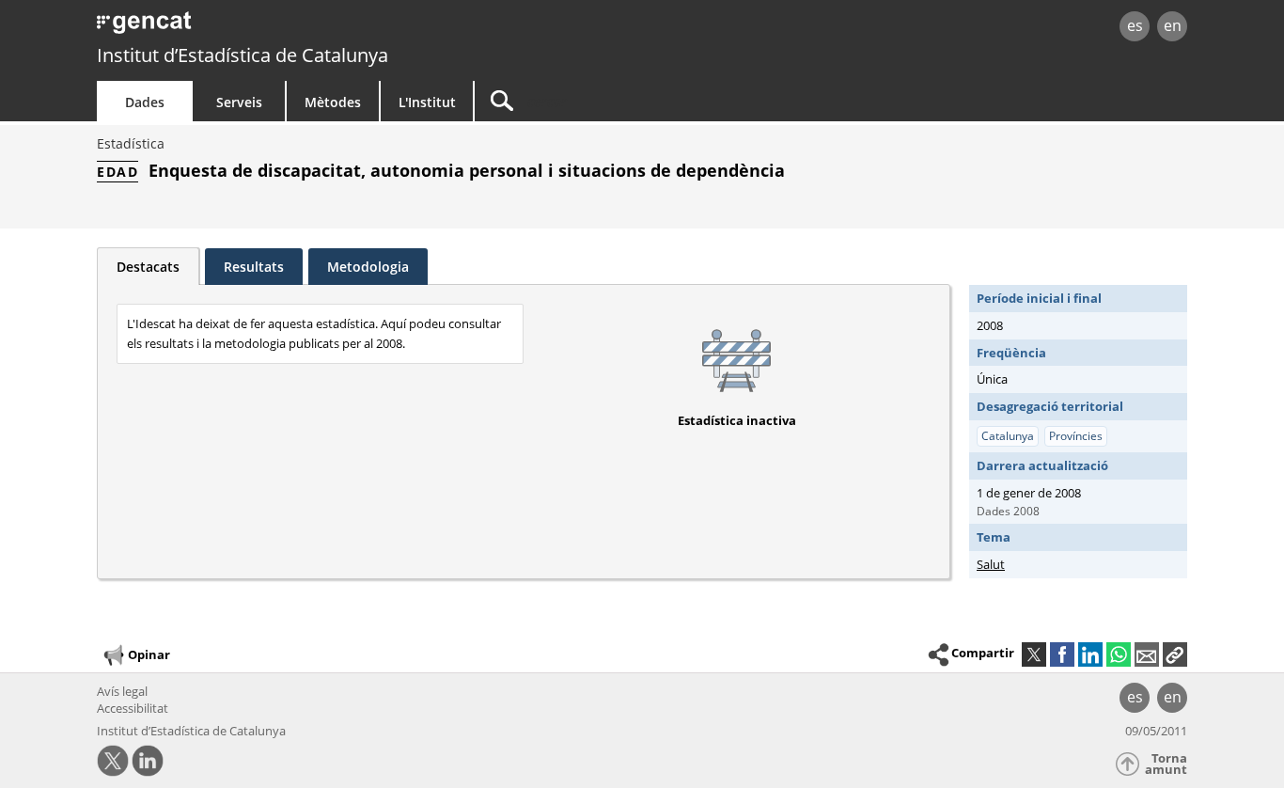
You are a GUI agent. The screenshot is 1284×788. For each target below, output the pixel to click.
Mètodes (333, 102)
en (1173, 25)
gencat (315, 27)
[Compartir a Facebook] (1062, 654)
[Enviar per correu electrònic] (1147, 654)
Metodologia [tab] (368, 267)
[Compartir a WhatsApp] (1118, 654)
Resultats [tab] (254, 267)
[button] (1175, 654)
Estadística (130, 143)
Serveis (239, 102)
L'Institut (427, 102)
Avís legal (122, 691)
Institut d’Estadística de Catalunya (242, 55)
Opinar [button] (149, 653)
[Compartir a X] (1034, 654)
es (1135, 25)
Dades (144, 102)
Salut (991, 564)
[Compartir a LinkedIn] (1090, 654)
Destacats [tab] (148, 267)
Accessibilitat (132, 708)
